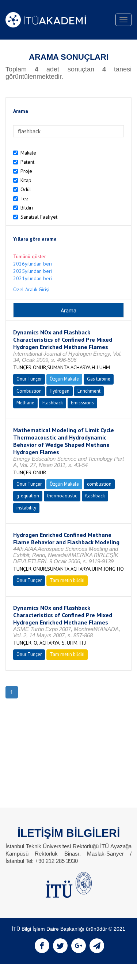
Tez (24, 198)
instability (26, 508)
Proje (26, 171)
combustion (99, 484)
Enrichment (88, 391)
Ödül (25, 189)
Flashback (52, 403)
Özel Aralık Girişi (31, 289)
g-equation (27, 496)
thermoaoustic (62, 496)
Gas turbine (98, 379)
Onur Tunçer (29, 379)
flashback (95, 496)
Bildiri (26, 207)
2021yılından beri (32, 278)
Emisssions (82, 403)
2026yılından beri (32, 263)
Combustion (29, 391)
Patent (27, 162)
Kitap (25, 180)
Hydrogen (59, 391)
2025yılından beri (32, 271)
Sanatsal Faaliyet (38, 217)
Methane (25, 403)
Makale (28, 152)
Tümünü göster (29, 256)
